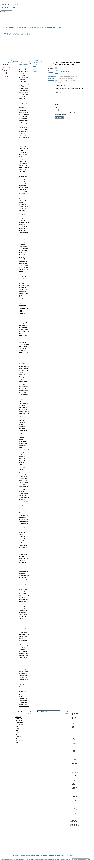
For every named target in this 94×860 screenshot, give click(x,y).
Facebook (35, 68)
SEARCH (39, 711)
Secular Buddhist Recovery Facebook (23, 66)
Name (56, 104)
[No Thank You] (89, 859)
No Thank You (78, 859)
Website (56, 110)
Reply (56, 73)
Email (56, 107)
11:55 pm (63, 72)
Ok (73, 859)
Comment (58, 92)
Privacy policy (85, 859)
